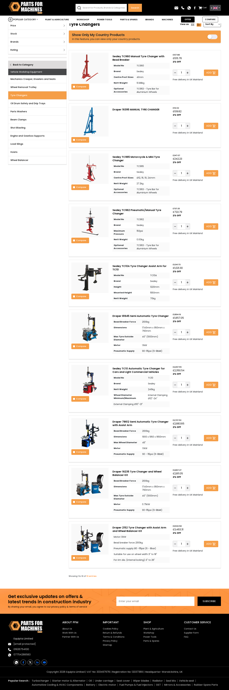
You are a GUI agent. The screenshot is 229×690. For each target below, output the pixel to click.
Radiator (157, 681)
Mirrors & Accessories (177, 685)
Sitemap (107, 644)
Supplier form (191, 632)
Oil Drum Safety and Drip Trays (27, 103)
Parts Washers (18, 111)
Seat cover (123, 681)
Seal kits (171, 681)
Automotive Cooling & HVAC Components (57, 685)
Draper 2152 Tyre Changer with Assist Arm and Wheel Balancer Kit (139, 529)
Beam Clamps (18, 119)
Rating (14, 49)
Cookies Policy (110, 628)
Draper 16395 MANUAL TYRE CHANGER (135, 109)
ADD (209, 72)
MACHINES (167, 19)
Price (13, 25)
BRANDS (149, 19)
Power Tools (104, 19)
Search (135, 7)
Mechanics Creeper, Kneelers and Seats (33, 79)
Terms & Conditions (113, 636)
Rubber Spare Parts (206, 685)
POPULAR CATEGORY (24, 19)
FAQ (186, 636)
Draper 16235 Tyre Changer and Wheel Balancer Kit (137, 473)
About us (67, 628)
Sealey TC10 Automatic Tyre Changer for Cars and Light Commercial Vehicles (138, 370)
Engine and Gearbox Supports (27, 135)
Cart (204, 7)
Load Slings (16, 143)
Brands (14, 41)
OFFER (188, 19)
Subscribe (209, 601)
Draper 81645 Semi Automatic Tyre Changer (140, 316)
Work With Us (69, 632)
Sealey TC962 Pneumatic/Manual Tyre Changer (136, 211)
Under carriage (104, 681)
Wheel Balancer (19, 160)
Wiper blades (141, 681)
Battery (90, 685)
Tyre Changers (18, 95)
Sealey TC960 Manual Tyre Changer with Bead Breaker (138, 58)
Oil (90, 681)
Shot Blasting (17, 127)
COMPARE (210, 19)
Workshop (83, 19)
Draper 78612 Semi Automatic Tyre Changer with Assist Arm (140, 423)
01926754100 (21, 649)
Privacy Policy (110, 640)
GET (158, 685)
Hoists (13, 152)
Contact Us (190, 628)
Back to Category (23, 64)
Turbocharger (40, 681)
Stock (13, 33)
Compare (81, 86)
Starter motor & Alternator (69, 681)
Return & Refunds (112, 632)
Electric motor (107, 685)
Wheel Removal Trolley (23, 87)
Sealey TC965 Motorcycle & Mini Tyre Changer (136, 158)
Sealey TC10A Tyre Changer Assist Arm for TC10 (139, 267)
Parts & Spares (129, 19)
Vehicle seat (186, 681)
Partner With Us (70, 636)
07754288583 (22, 654)
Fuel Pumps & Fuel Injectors (136, 685)
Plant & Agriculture (57, 19)
